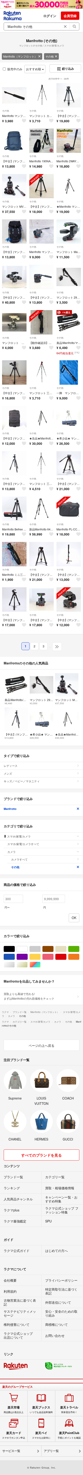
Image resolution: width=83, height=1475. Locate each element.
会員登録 (70, 15)
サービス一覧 (11, 1451)
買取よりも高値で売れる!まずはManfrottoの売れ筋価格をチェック (29, 996)
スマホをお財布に (41, 1435)
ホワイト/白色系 (27, 949)
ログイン (49, 15)
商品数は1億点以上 (14, 1410)
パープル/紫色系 (27, 957)
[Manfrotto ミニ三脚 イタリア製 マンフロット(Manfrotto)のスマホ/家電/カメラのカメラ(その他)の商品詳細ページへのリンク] (14, 554)
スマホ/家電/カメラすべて (23, 844)
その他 (49, 56)
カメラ (11, 852)
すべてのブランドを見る (41, 1155)
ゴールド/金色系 (27, 965)
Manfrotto (10, 809)
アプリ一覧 (51, 1451)
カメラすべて (19, 859)
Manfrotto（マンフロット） (20, 56)
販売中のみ (14, 69)
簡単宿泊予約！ (69, 1410)
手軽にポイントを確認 (69, 1435)
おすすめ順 (34, 69)
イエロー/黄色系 (40, 957)
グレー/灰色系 (40, 949)
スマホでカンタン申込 (13, 1435)
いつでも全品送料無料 (41, 1410)
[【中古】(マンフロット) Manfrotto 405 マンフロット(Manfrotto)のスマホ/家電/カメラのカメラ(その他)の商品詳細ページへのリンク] (14, 277)
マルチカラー (40, 965)
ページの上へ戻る (41, 1045)
